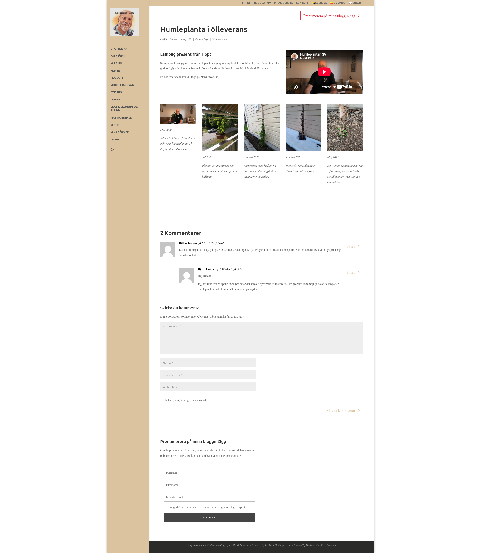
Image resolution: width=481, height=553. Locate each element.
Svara (351, 246)
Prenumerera (283, 3)
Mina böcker (119, 132)
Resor (114, 125)
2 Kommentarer (219, 39)
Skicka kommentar (341, 410)
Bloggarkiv (262, 3)
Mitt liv (116, 63)
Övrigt (115, 139)
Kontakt (302, 3)
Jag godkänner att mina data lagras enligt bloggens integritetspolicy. (208, 507)
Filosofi (116, 77)
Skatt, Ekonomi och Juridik (124, 108)
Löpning (116, 99)
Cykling (116, 92)
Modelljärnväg (122, 85)
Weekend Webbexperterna (278, 545)
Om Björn (117, 56)
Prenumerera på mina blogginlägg (329, 15)
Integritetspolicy (195, 545)
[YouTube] (248, 4)
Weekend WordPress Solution (321, 545)
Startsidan (118, 48)
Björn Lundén (170, 39)
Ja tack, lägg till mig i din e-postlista (185, 400)
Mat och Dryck (121, 117)
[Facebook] (242, 4)
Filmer (115, 70)
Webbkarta (212, 545)
